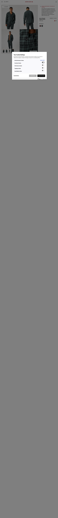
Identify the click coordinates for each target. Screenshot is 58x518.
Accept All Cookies (41, 75)
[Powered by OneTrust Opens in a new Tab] (42, 79)
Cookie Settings (16, 75)
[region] (29, 66)
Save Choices (33, 75)
